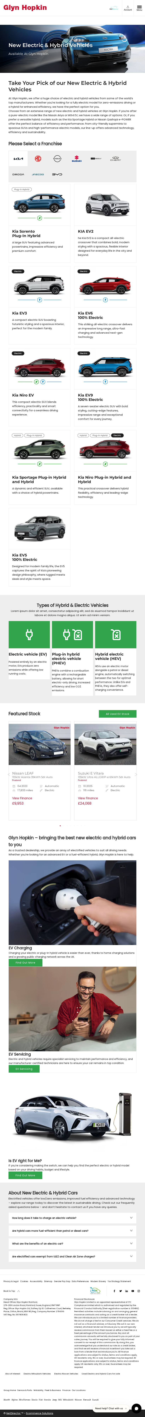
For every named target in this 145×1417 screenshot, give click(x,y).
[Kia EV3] (40, 286)
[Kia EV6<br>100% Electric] (105, 286)
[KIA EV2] (105, 204)
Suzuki (95, 1399)
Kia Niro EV (23, 395)
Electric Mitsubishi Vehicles (37, 1373)
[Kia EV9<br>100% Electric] (105, 368)
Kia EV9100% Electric (90, 397)
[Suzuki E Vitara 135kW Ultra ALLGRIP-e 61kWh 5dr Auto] (105, 744)
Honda (47, 1399)
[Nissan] (57, 158)
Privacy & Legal (11, 1281)
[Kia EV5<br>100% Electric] (40, 528)
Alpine (14, 1399)
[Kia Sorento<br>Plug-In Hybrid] (40, 204)
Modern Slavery (98, 1281)
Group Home (10, 1390)
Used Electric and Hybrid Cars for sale (101, 1373)
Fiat (41, 1399)
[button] (39, 798)
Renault (87, 1399)
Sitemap (48, 1281)
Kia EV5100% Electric (24, 557)
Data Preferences (80, 1281)
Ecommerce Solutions (39, 1413)
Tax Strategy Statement (119, 1281)
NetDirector (13, 1413)
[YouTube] (132, 1291)
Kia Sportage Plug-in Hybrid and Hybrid (39, 479)
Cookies (24, 1281)
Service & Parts (24, 1390)
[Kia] (18, 158)
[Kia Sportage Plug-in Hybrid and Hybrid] (40, 450)
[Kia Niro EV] (40, 368)
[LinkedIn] (126, 1291)
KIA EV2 (85, 231)
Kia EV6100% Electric (90, 315)
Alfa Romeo (24, 1399)
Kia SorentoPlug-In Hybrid (26, 233)
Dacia (34, 1399)
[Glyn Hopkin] (25, 8)
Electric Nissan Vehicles (66, 1373)
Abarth (7, 1399)
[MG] (37, 158)
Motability (38, 1390)
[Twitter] (120, 1291)
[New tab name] (76, 158)
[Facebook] (114, 1291)
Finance (66, 1390)
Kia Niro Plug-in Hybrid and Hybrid (104, 479)
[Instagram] (138, 1291)
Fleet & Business (53, 1390)
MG (60, 1399)
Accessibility (36, 1281)
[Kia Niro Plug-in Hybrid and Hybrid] (105, 450)
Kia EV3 (19, 313)
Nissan (78, 1399)
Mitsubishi (68, 1399)
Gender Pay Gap (62, 1281)
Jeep (54, 1399)
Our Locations (79, 1390)
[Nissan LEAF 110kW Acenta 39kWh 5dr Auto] (40, 744)
